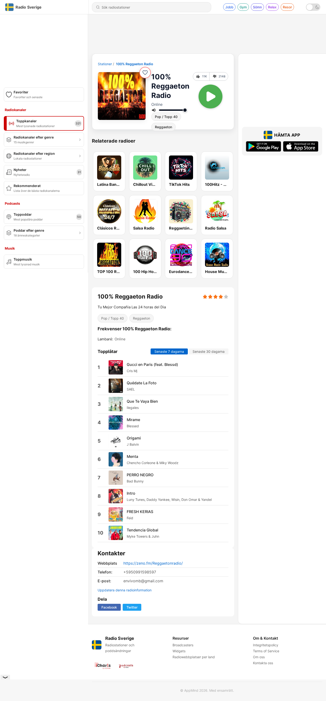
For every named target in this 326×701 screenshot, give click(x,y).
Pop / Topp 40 (166, 117)
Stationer (105, 64)
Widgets (179, 651)
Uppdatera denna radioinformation (125, 590)
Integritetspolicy (265, 645)
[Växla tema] (313, 7)
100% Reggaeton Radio (134, 64)
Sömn (257, 7)
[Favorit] (145, 72)
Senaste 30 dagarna (209, 351)
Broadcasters (183, 645)
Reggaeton (163, 127)
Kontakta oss (263, 663)
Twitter (131, 607)
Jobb (229, 7)
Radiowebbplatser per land (194, 657)
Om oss (259, 657)
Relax (272, 7)
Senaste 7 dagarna (169, 351)
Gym (243, 7)
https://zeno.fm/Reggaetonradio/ (153, 563)
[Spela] (210, 96)
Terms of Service (266, 651)
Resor (287, 7)
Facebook (109, 607)
